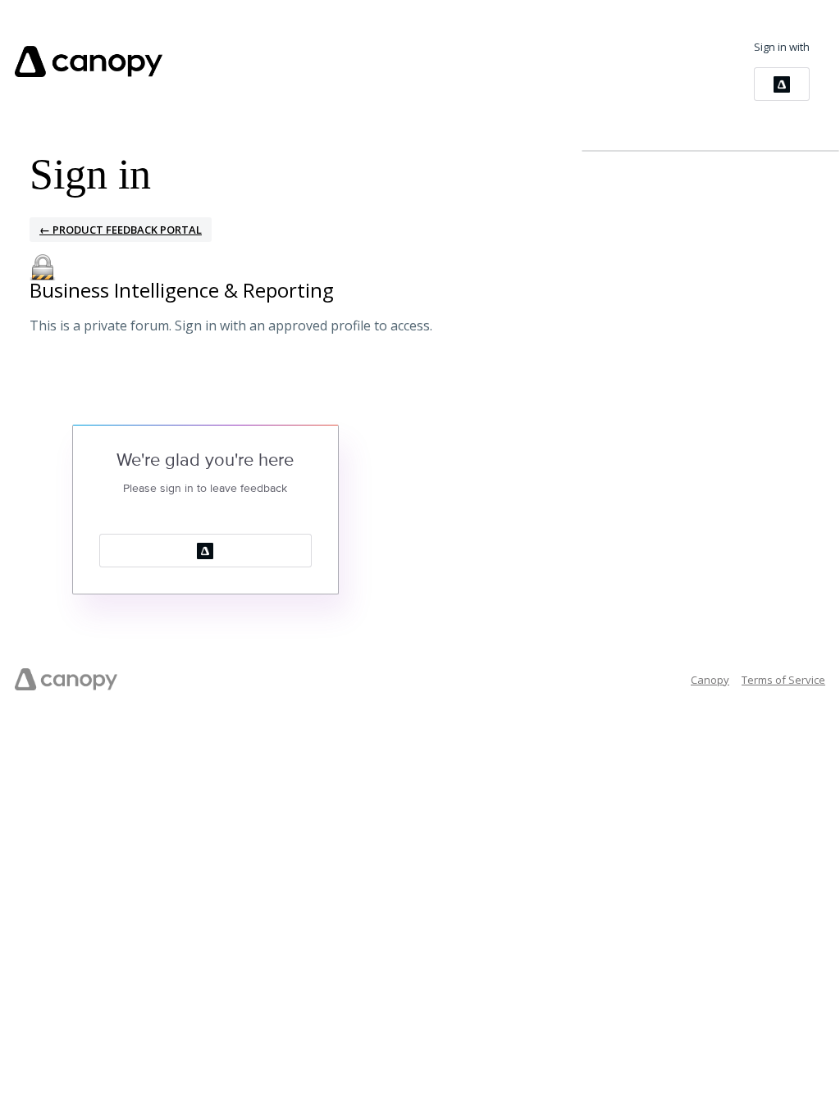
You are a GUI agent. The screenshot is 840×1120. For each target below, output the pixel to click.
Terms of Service (783, 679)
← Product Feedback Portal (120, 229)
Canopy (710, 679)
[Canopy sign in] (782, 84)
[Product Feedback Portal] (88, 61)
